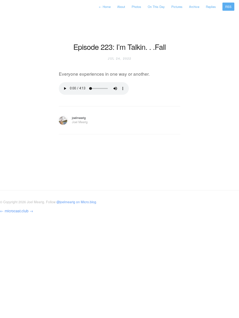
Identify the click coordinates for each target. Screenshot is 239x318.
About (121, 6)
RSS (228, 6)
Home (105, 6)
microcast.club (16, 210)
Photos (136, 6)
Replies (211, 6)
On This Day (156, 6)
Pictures (177, 6)
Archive (194, 6)
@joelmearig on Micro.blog (76, 202)
